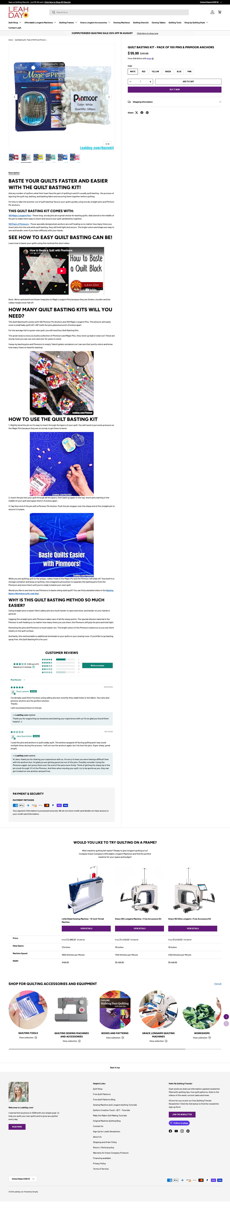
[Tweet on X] (136, 112)
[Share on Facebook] (142, 112)
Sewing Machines (121, 22)
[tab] (14, 172)
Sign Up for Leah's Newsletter (106, 1131)
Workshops (202, 1033)
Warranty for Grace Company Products (111, 1152)
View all (217, 983)
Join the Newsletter (182, 1114)
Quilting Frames (66, 22)
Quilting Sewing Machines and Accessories (71, 1035)
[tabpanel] (62, 409)
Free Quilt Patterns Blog (104, 1099)
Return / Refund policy (103, 1147)
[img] (17, 687)
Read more (17, 1127)
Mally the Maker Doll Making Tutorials (110, 1115)
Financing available (102, 1158)
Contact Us (98, 1126)
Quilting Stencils (141, 22)
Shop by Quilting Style (194, 22)
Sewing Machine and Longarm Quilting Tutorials (115, 1104)
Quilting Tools (175, 22)
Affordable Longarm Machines (38, 22)
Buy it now (175, 89)
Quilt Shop (13, 22)
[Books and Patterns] (115, 1009)
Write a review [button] (97, 665)
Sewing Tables (158, 22)
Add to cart (188, 81)
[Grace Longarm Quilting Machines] (158, 1009)
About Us (97, 1136)
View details (86, 928)
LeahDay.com (18, 1192)
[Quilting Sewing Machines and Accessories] (71, 1009)
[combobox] (119, 12)
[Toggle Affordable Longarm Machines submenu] (55, 22)
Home (11, 40)
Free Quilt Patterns (102, 1094)
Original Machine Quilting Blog (107, 1120)
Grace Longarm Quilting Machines (158, 1035)
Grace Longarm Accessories (93, 22)
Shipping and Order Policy (105, 1142)
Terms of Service (101, 1168)
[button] (220, 12)
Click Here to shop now (147, 33)
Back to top (115, 1067)
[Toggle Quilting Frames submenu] (76, 22)
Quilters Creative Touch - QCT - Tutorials (111, 1110)
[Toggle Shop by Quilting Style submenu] (207, 22)
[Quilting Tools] (28, 1009)
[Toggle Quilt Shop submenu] (20, 22)
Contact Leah (15, 27)
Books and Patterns (114, 1033)
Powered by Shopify (31, 1192)
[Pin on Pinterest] (147, 112)
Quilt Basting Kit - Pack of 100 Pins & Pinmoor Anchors (31, 40)
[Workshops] (201, 1009)
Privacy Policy (99, 1163)
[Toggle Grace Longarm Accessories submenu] (109, 22)
